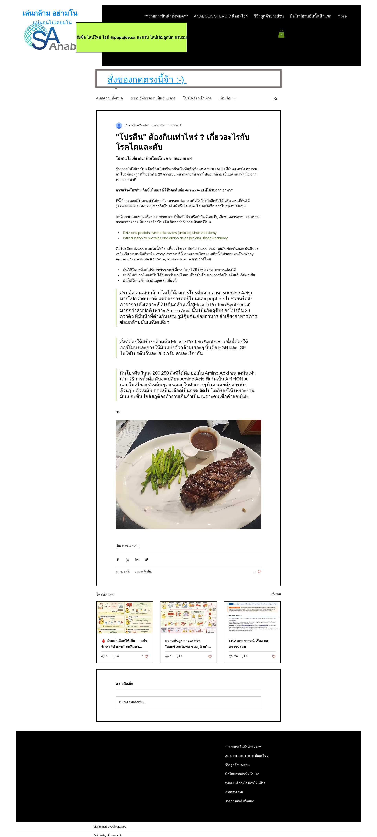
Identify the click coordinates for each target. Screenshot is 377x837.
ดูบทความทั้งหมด (109, 98)
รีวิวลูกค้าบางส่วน (237, 765)
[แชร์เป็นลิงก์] (146, 559)
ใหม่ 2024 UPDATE (128, 546)
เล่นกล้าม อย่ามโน (50, 13)
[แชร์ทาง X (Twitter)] (127, 559)
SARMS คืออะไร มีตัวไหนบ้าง (245, 783)
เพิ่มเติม (225, 98)
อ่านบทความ (234, 792)
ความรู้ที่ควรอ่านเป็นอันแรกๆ (153, 98)
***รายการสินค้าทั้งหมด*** (243, 747)
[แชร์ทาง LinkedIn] (137, 559)
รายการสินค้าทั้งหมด (239, 801)
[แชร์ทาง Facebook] (118, 559)
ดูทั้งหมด (276, 594)
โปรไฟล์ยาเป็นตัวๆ (197, 98)
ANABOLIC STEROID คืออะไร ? (246, 756)
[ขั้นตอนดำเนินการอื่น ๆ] (258, 125)
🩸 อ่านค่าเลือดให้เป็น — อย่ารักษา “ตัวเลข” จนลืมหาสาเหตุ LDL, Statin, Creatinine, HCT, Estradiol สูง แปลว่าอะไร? (124, 644)
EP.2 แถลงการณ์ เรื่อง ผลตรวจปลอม (248, 644)
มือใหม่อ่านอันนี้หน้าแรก (242, 774)
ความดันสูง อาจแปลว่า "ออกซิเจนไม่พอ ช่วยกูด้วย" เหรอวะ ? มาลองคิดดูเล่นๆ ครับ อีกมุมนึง (186, 644)
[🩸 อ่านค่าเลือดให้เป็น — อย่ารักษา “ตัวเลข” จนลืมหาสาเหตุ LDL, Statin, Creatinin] (125, 617)
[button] (281, 34)
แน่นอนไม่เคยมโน (52, 22)
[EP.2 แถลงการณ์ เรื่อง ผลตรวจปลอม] (252, 617)
